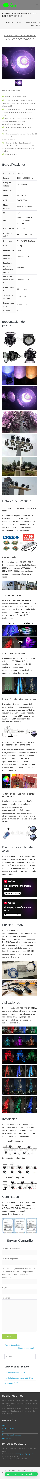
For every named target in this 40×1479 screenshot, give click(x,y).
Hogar (7, 23)
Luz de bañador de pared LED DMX (18, 1378)
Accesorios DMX (11, 1383)
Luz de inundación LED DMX (15, 1373)
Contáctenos (6, 1438)
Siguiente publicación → (27, 1348)
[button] (21, 1474)
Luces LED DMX (8, 1428)
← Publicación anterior (11, 1345)
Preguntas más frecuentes (11, 1435)
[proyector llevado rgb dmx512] (18, 83)
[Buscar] (32, 1356)
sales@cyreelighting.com (25, 1454)
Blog (3, 1432)
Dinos (10, 1214)
